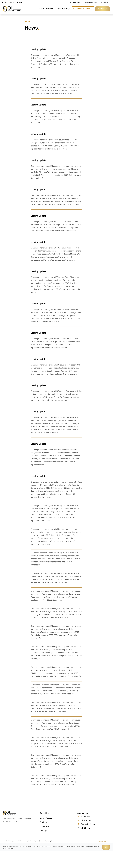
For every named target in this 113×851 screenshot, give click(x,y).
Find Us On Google (88, 824)
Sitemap (41, 841)
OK (106, 847)
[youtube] (85, 828)
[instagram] (82, 828)
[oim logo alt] (12, 7)
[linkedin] (89, 828)
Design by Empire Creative (52, 841)
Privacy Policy (34, 841)
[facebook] (78, 828)
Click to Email (86, 820)
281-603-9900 (86, 816)
